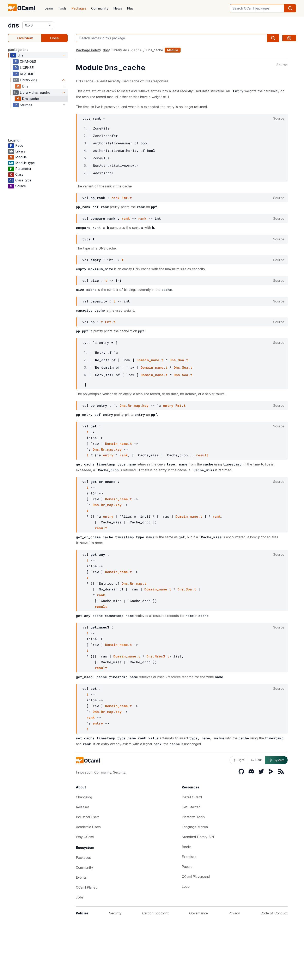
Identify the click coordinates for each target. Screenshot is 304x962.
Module (172, 50)
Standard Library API (198, 837)
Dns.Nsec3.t (157, 656)
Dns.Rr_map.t (134, 583)
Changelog (84, 797)
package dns (18, 50)
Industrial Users (87, 817)
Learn (48, 8)
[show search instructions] (289, 38)
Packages (78, 8)
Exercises (189, 857)
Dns (25, 86)
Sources (26, 105)
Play (130, 8)
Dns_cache (30, 99)
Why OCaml (85, 837)
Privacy (234, 913)
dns (13, 25)
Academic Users (88, 827)
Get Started (191, 807)
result (202, 455)
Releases (83, 807)
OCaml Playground (196, 876)
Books (186, 847)
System (279, 760)
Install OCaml (192, 797)
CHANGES (28, 61)
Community (99, 8)
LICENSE (27, 68)
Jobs (80, 897)
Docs (54, 38)
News (117, 8)
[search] (290, 8)
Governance (198, 913)
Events (81, 877)
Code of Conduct (274, 913)
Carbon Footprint (155, 913)
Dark (258, 760)
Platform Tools (193, 817)
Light (241, 760)
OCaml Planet (86, 887)
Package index (88, 50)
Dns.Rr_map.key (134, 405)
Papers (187, 867)
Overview (25, 38)
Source (282, 65)
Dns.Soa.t (179, 360)
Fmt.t (127, 198)
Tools (62, 8)
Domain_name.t (149, 360)
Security (115, 913)
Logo (186, 886)
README (27, 74)
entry (168, 405)
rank (115, 198)
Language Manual (195, 827)
